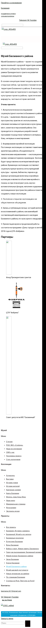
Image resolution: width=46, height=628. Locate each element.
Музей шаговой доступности (17, 570)
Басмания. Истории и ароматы (18, 531)
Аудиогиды (10, 475)
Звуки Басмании (12, 559)
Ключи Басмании (12, 563)
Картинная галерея (13, 490)
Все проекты (11, 527)
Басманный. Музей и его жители (18, 534)
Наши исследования (14, 449)
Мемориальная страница (15, 504)
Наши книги (10, 500)
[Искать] (27, 623)
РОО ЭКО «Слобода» (14, 445)
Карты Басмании (12, 493)
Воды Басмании (12, 545)
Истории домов (12, 483)
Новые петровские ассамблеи (17, 574)
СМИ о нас (10, 452)
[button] (23, 436)
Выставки (10, 479)
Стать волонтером (13, 459)
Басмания (5, 8)
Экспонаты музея (13, 511)
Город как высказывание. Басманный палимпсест (25, 552)
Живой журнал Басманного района (19, 556)
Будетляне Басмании (14, 541)
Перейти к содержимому (11, 3)
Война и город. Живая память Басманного (22, 549)
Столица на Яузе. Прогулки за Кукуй (20, 581)
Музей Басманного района (16, 566)
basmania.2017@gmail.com (11, 591)
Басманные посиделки (15, 538)
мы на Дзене (7, 600)
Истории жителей (13, 486)
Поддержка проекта (13, 456)
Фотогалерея (11, 508)
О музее (9, 442)
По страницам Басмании (15, 577)
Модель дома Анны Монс (16, 497)
